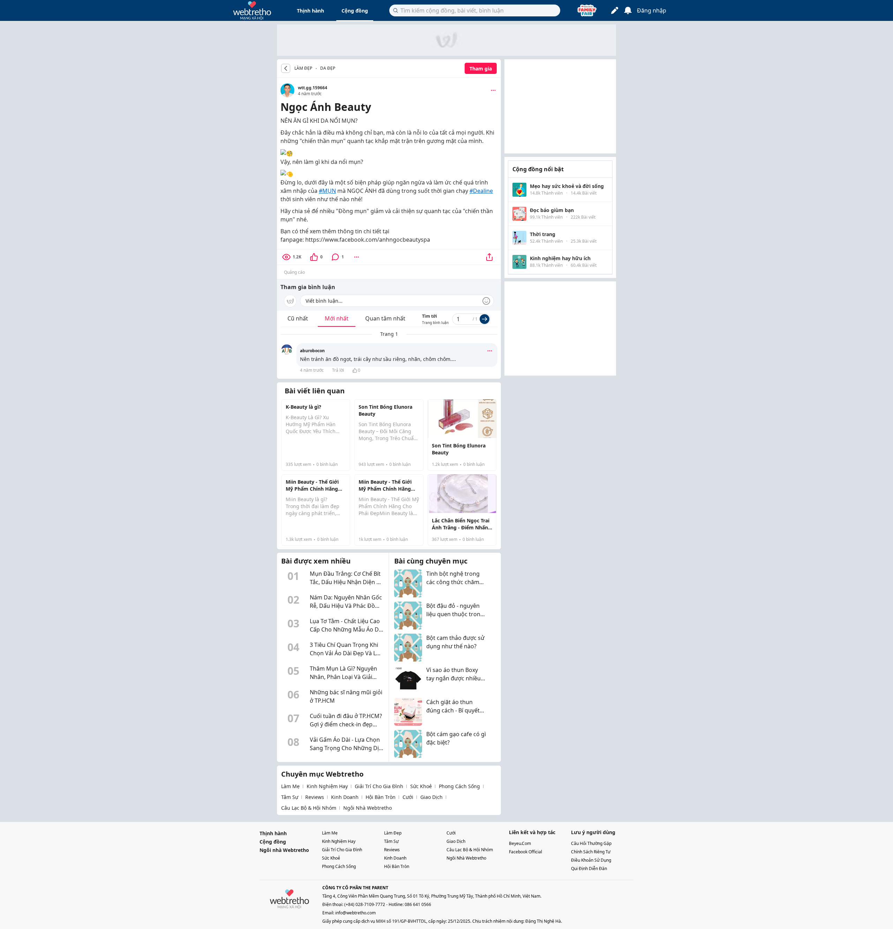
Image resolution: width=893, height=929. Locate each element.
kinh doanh (345, 797)
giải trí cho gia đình (379, 786)
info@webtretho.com (355, 913)
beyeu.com (520, 843)
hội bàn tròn (381, 797)
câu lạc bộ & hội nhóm (308, 808)
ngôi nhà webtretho (367, 808)
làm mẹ (290, 786)
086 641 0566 (418, 904)
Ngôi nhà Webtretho (284, 850)
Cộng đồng (355, 10)
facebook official (525, 852)
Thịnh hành (310, 10)
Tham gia (481, 68)
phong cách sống (459, 786)
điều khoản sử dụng (591, 860)
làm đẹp (393, 833)
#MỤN (327, 191)
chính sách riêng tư (590, 852)
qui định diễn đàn (589, 868)
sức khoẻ (421, 786)
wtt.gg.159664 (312, 88)
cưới (408, 797)
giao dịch (431, 797)
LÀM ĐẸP (303, 68)
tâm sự (289, 797)
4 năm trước (312, 370)
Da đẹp (327, 68)
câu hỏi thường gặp (591, 843)
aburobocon (312, 351)
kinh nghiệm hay (327, 786)
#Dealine (481, 191)
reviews (314, 797)
